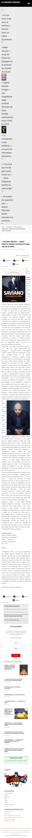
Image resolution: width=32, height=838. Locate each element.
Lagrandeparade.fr (28, 279)
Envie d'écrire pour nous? (9, 821)
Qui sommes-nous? (8, 811)
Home (3, 227)
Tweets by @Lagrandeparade (11, 620)
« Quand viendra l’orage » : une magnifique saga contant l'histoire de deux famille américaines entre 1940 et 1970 (7, 103)
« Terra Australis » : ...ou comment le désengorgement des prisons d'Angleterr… (13, 741)
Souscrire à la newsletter (9, 819)
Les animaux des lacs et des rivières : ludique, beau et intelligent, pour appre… (14, 732)
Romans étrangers (17, 227)
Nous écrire (6, 813)
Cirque (5, 802)
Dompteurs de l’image (9, 804)
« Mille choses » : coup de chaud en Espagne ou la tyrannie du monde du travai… (13, 724)
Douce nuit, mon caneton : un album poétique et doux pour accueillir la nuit (8, 711)
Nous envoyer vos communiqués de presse (13, 817)
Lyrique (6, 800)
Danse (5, 798)
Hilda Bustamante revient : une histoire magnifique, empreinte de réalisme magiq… (14, 750)
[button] (6, 261)
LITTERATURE (9, 227)
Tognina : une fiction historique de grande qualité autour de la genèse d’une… (9, 667)
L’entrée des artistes (8, 793)
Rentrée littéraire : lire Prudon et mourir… (14, 694)
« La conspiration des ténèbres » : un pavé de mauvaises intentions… (7, 145)
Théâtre (6, 795)
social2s (7, 266)
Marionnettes (7, 797)
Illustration (6, 806)
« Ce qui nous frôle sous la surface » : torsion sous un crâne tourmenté (13, 680)
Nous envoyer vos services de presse (12, 815)
